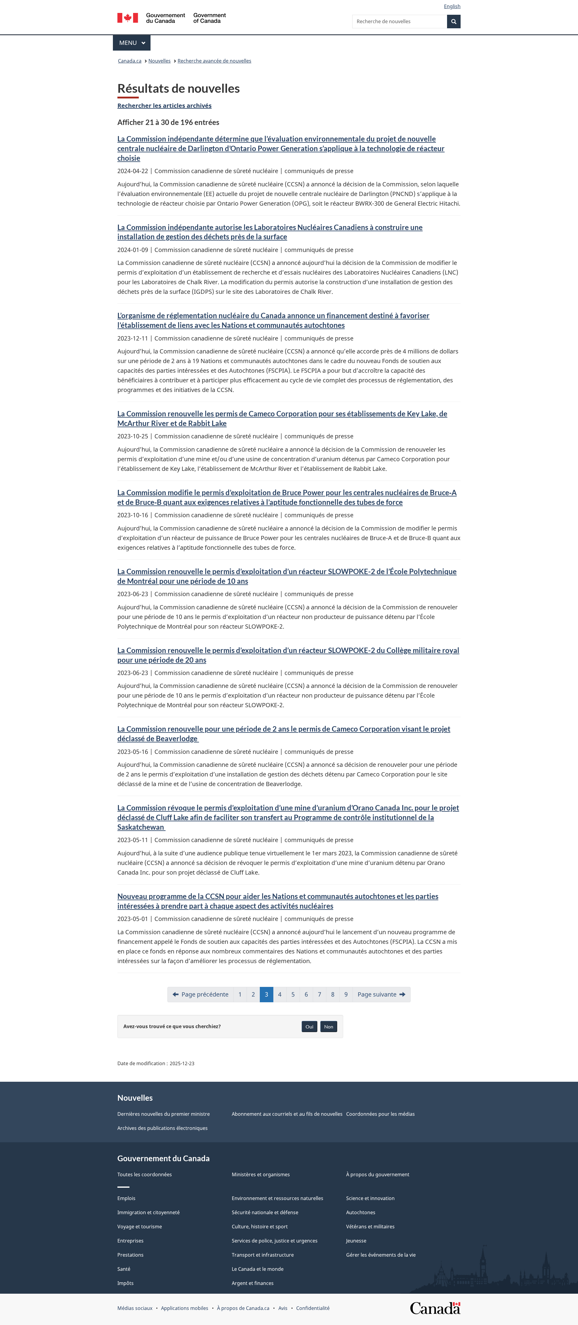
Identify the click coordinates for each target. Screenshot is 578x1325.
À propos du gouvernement (377, 1174)
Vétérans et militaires (370, 1226)
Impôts (125, 1283)
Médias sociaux (134, 1308)
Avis (282, 1308)
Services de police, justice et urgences (275, 1240)
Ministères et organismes (261, 1174)
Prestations (130, 1255)
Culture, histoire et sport (260, 1226)
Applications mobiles (184, 1308)
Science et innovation (370, 1198)
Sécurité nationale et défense (265, 1212)
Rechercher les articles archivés (164, 105)
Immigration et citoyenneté (148, 1212)
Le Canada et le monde (258, 1269)
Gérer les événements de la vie (381, 1255)
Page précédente (205, 994)
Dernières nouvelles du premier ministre (163, 1114)
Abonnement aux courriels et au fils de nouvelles (287, 1114)
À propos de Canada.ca (243, 1308)
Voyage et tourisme (139, 1226)
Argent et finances (253, 1283)
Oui (309, 1026)
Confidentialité (313, 1308)
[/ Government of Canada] (171, 19)
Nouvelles (159, 61)
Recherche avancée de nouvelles (214, 61)
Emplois (126, 1198)
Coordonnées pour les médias (380, 1114)
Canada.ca (129, 61)
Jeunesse (356, 1240)
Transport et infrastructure (263, 1255)
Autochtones (360, 1212)
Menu (135, 43)
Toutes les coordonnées (144, 1174)
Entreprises (130, 1240)
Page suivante (377, 994)
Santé (123, 1269)
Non (328, 1026)
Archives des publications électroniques (162, 1128)
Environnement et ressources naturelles (277, 1198)
